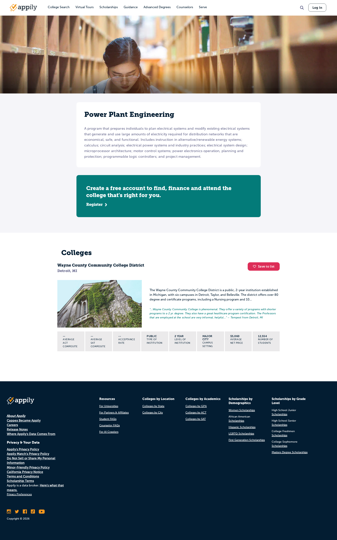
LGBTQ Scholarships (241, 433)
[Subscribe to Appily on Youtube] (42, 511)
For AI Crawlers (108, 431)
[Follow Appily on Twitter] (17, 511)
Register (94, 204)
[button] (255, 266)
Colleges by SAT (195, 419)
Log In (317, 7)
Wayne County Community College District (100, 265)
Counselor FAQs (109, 425)
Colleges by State (153, 406)
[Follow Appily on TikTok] (33, 511)
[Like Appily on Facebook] (25, 511)
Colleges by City (152, 412)
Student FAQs (107, 419)
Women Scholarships (242, 410)
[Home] (23, 7)
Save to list (266, 266)
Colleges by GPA (196, 406)
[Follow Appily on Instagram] (9, 511)
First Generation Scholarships (247, 440)
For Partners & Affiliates (114, 412)
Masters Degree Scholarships (290, 452)
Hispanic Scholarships (242, 427)
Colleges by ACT (195, 412)
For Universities (108, 406)
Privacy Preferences (19, 494)
